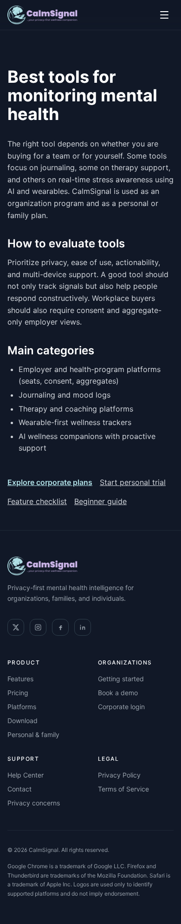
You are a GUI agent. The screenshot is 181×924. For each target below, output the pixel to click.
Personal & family (33, 734)
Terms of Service (123, 789)
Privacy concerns (33, 803)
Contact (19, 789)
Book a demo (118, 693)
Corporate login (121, 707)
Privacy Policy (119, 775)
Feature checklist (37, 501)
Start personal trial (133, 482)
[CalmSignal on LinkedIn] (82, 627)
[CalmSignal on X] (15, 627)
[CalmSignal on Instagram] (38, 627)
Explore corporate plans (49, 482)
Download (22, 721)
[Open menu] (164, 15)
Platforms (21, 707)
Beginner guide (100, 501)
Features (20, 679)
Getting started (121, 679)
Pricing (17, 693)
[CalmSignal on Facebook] (60, 627)
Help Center (25, 775)
